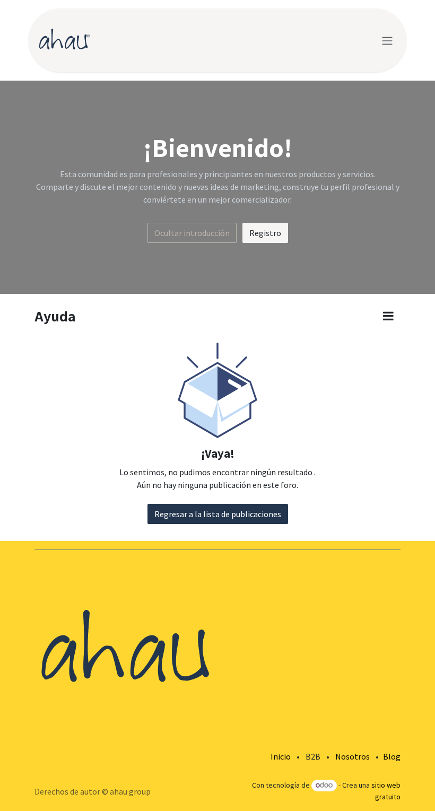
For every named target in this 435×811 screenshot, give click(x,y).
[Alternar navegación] (387, 40)
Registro (265, 233)
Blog (392, 756)
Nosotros (352, 756)
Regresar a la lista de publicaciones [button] (217, 514)
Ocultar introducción (192, 233)
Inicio (281, 756)
